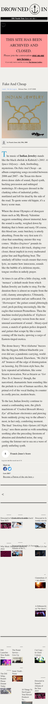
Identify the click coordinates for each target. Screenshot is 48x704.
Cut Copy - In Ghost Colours (39, 652)
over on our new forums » (30, 57)
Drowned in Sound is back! (22, 518)
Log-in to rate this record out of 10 (12, 460)
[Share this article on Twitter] (10, 469)
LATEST (3, 508)
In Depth (20, 24)
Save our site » (24, 18)
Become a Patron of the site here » (18, 476)
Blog (39, 24)
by (12, 142)
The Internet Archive (35, 62)
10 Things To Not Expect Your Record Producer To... (27, 695)
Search (43, 31)
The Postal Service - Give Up (16, 652)
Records (11, 24)
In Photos (30, 24)
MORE (41, 630)
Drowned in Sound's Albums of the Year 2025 (39, 686)
